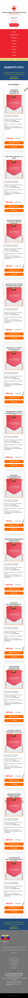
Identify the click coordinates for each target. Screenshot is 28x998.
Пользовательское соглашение (14, 957)
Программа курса (14, 34)
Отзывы (14, 43)
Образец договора (14, 966)
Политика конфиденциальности (14, 959)
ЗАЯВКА (14, 967)
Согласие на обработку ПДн (14, 963)
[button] (14, 146)
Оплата (14, 55)
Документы (14, 37)
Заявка (14, 52)
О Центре (14, 46)
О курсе (14, 31)
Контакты (14, 49)
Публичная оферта (14, 962)
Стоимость (14, 40)
